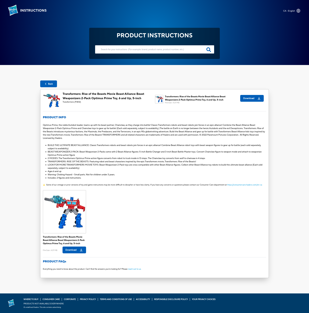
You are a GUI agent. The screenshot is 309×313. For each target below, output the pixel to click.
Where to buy (31, 299)
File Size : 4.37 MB (172, 103)
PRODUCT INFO (54, 117)
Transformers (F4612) (72, 102)
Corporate (70, 299)
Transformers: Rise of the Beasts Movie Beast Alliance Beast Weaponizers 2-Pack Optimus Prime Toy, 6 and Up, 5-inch (103, 96)
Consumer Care (51, 299)
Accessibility (143, 299)
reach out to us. (134, 269)
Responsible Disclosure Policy (171, 299)
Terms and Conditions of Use (116, 299)
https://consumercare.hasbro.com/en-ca (244, 185)
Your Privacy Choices (203, 299)
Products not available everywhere (44, 303)
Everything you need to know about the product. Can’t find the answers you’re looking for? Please (85, 269)
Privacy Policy (88, 299)
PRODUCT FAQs (54, 261)
